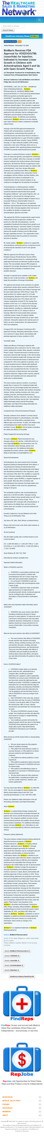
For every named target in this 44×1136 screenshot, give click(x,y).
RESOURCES (7, 1108)
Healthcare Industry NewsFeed (21, 976)
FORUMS (5, 1104)
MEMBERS (6, 1111)
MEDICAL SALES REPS (11, 1100)
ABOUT (5, 1115)
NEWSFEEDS (7, 1097)
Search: (16, 951)
